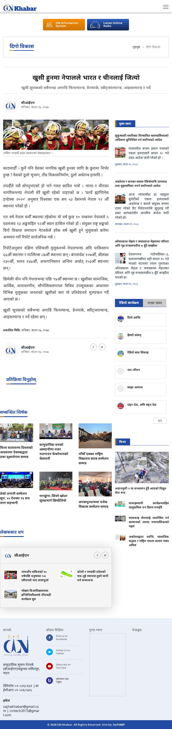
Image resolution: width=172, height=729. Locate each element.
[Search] (6, 7)
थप (160, 420)
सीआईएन (28, 102)
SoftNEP (119, 724)
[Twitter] (102, 347)
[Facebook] (93, 347)
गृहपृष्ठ (136, 47)
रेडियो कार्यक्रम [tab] (129, 302)
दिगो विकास (153, 47)
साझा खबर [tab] (154, 302)
